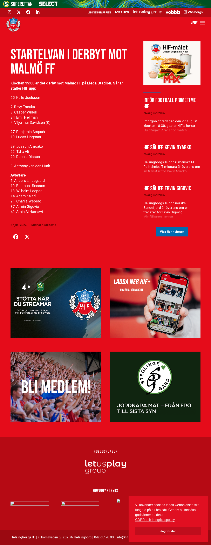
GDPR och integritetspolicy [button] (155, 520)
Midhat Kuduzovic (43, 225)
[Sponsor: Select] (48, 5)
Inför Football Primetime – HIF (171, 103)
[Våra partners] (144, 12)
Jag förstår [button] (168, 531)
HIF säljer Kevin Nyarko (167, 147)
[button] (197, 23)
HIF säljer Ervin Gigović (167, 188)
